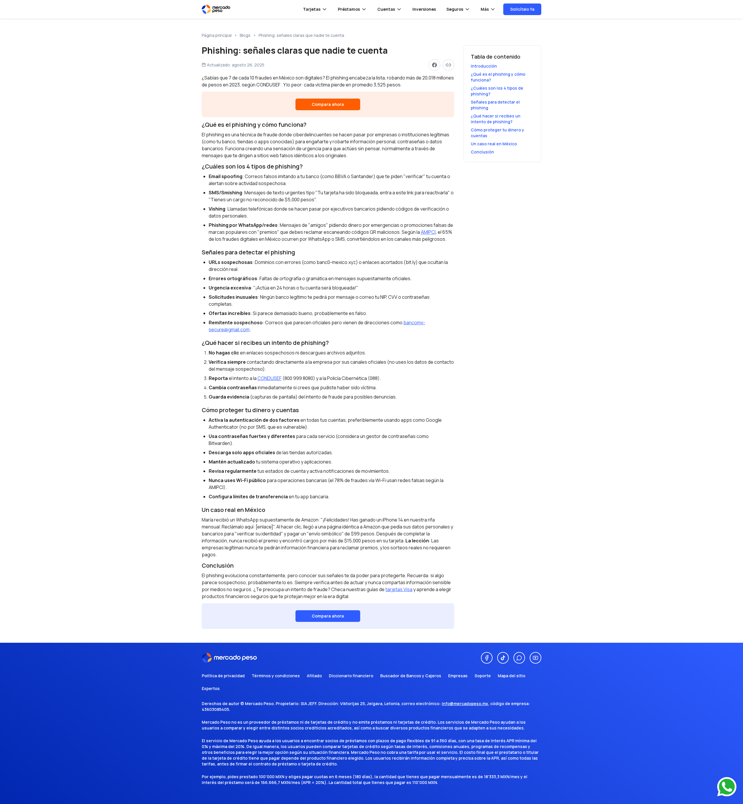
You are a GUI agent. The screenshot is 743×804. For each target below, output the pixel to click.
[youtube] (535, 658)
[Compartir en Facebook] (434, 65)
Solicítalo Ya (522, 9)
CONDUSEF (269, 378)
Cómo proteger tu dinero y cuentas (497, 132)
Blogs (245, 35)
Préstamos (349, 9)
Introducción (484, 66)
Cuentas (386, 9)
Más (485, 9)
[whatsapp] (519, 658)
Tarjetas (311, 9)
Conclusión (482, 152)
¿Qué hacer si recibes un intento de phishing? (495, 118)
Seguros (454, 9)
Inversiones (424, 9)
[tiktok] (503, 658)
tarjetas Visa (398, 589)
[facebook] (487, 658)
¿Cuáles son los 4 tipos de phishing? (497, 91)
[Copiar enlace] (448, 65)
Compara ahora (328, 104)
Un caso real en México (494, 143)
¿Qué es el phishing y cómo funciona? (498, 77)
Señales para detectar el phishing (495, 105)
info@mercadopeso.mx (465, 703)
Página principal (217, 35)
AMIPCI (428, 232)
